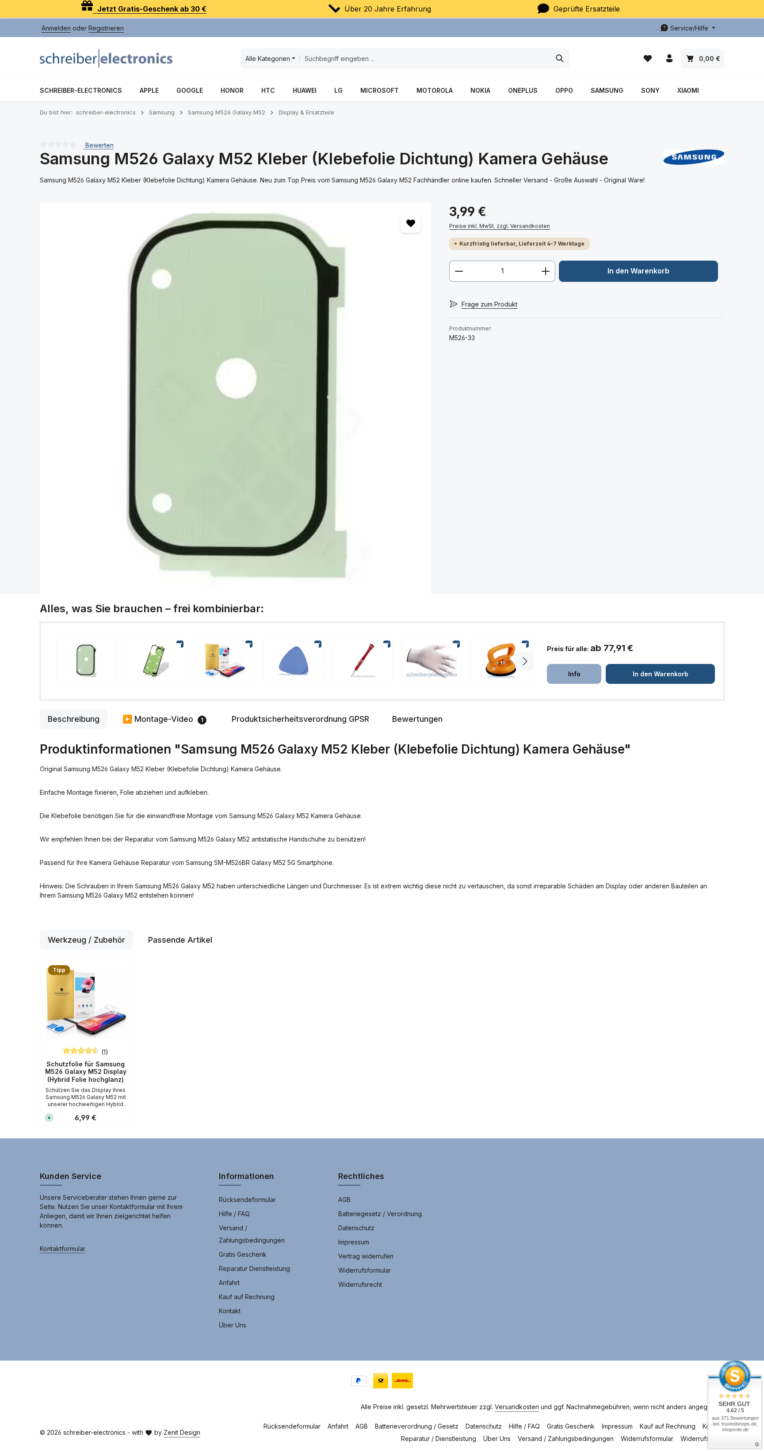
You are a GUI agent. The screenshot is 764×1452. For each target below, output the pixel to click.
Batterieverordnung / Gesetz (416, 1426)
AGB (344, 1199)
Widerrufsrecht (360, 1284)
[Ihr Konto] (669, 58)
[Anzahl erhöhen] (545, 271)
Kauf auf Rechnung (247, 1296)
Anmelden (56, 28)
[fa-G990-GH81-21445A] (235, 397)
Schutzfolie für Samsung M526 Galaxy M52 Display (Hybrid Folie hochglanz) (85, 1071)
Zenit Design (182, 1432)
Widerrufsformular (364, 1270)
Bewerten (99, 144)
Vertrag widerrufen (365, 1256)
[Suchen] (559, 58)
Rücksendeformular (247, 1199)
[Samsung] (693, 158)
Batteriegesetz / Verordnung (380, 1213)
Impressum (353, 1242)
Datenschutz (356, 1228)
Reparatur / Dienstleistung (438, 1438)
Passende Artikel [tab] (180, 939)
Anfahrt (229, 1282)
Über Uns (232, 1325)
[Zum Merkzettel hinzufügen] (410, 223)
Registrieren (106, 28)
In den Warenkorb (638, 271)
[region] (235, 397)
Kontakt (230, 1311)
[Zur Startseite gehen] (106, 58)
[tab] (73, 719)
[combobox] (425, 58)
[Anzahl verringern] (458, 271)
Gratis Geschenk (243, 1254)
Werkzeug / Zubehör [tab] (86, 939)
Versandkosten (517, 1406)
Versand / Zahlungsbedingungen (252, 1234)
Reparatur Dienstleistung (254, 1268)
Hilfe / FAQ (234, 1213)
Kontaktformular (62, 1248)
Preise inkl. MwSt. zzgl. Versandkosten (499, 226)
